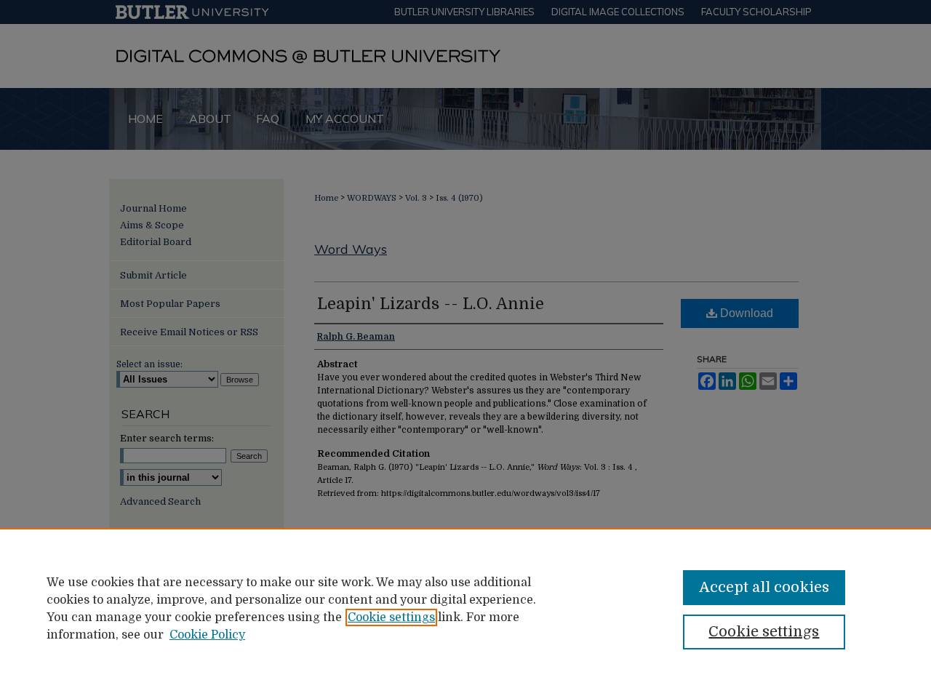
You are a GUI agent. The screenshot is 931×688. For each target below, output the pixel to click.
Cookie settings (391, 617)
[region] (465, 608)
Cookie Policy (207, 634)
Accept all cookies (764, 587)
